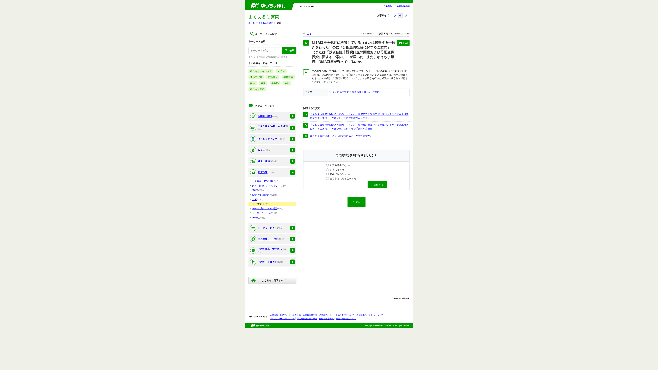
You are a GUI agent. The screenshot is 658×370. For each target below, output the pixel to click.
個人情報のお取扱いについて (369, 315)
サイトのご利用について (343, 315)
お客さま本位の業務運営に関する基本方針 (310, 315)
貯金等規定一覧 (326, 318)
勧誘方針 (284, 315)
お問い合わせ (403, 5)
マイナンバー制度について (282, 318)
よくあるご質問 (266, 23)
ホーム (389, 5)
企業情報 (274, 315)
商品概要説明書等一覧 (307, 318)
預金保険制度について (346, 318)
